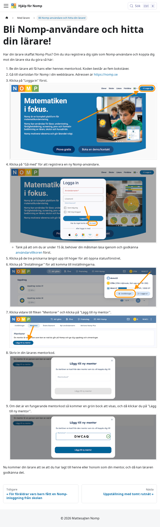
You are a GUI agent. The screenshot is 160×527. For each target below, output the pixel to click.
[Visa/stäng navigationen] (6, 6)
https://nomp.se (106, 74)
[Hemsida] (7, 18)
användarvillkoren (29, 252)
